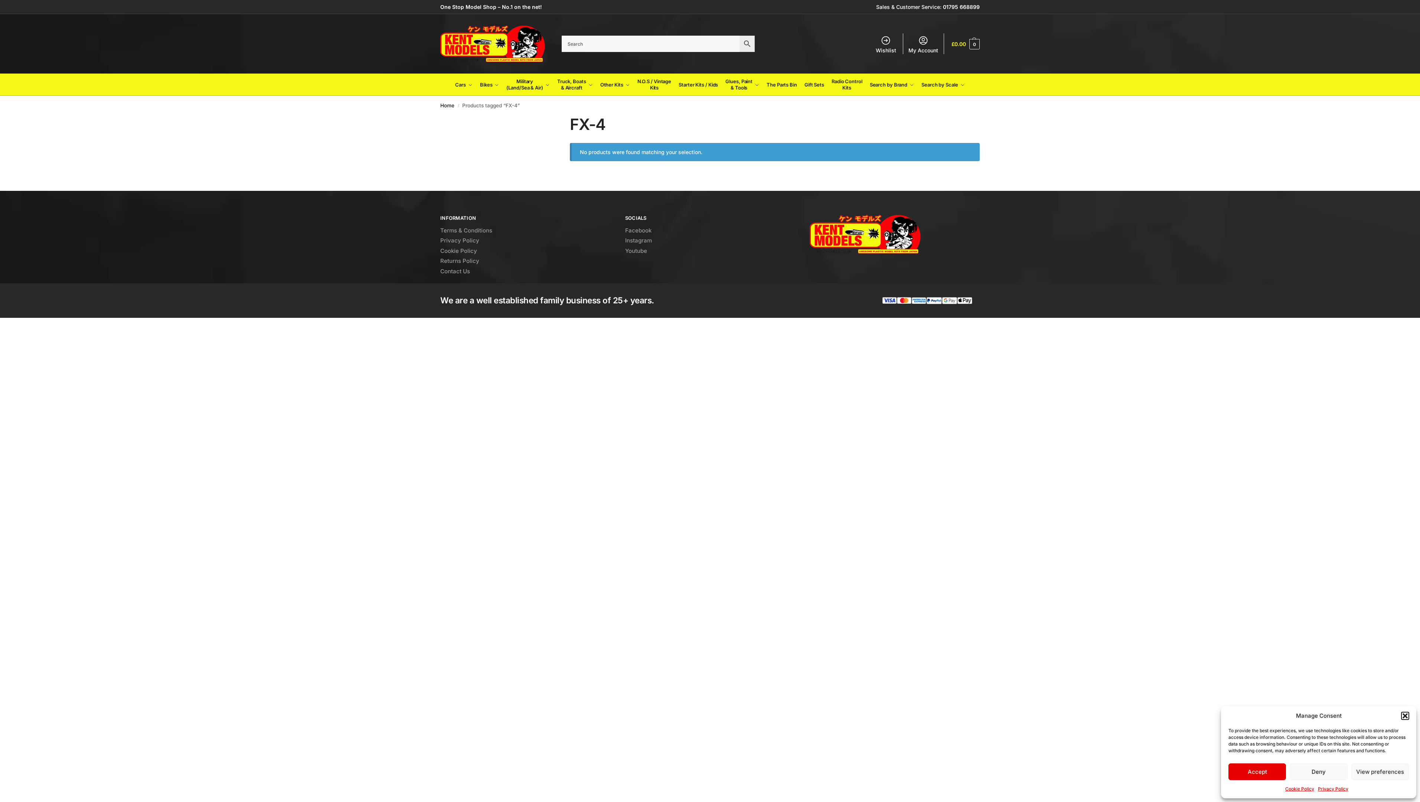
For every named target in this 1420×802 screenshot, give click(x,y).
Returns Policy (459, 260)
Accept (1257, 771)
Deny (1319, 771)
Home (447, 105)
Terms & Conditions (466, 230)
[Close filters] (534, 119)
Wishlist (886, 50)
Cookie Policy (1299, 789)
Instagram (638, 240)
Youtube (636, 250)
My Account (923, 50)
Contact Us (455, 271)
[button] (1405, 716)
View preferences (1380, 771)
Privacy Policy (1333, 789)
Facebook (638, 230)
